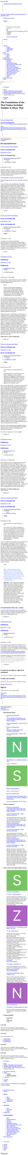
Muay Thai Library (8, 77)
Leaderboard (10, 49)
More (8, 51)
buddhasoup (4, 259)
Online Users (10, 48)
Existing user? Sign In (9, 18)
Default (8, 1074)
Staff (5, 52)
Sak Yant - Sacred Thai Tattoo (14, 68)
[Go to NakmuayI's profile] (17, 1003)
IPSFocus (13, 1071)
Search (8, 55)
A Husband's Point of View (13, 71)
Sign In (8, 34)
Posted (6, 152)
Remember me (10, 31)
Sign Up (6, 39)
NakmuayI (10, 1007)
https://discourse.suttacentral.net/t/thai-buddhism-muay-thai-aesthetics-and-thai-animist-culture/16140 (13, 652)
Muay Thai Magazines (12, 970)
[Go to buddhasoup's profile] (4, 256)
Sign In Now (4, 693)
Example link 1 (7, 1038)
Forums (8, 47)
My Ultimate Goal (11, 73)
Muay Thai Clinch (11, 65)
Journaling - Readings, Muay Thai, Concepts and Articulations (15, 730)
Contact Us (6, 1077)
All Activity (6, 53)
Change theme (4, 1153)
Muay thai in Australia (12, 961)
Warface (8, 75)
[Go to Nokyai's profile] (17, 757)
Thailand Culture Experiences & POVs (18, 123)
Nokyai (8, 763)
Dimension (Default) (11, 1075)
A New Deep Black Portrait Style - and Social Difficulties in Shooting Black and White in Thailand (16, 719)
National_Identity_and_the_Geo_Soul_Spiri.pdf (12, 177)
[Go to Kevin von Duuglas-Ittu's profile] (7, 120)
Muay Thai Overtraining (12, 67)
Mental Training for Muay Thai (14, 64)
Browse (5, 45)
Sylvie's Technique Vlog (12, 69)
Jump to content (4, 1)
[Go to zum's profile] (17, 925)
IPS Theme (6, 1071)
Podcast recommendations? (13, 788)
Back (8, 1097)
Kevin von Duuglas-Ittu (8, 122)
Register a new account (6, 684)
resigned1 (10, 964)
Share (2, 126)
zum (9, 931)
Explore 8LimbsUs (8, 59)
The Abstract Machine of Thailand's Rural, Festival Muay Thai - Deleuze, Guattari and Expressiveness (17, 797)
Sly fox (8, 791)
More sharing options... (6, 139)
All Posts (9, 60)
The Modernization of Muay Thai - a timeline (12, 607)
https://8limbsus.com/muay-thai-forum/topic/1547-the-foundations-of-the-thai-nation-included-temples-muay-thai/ (13, 129)
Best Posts (9, 61)
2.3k (8, 160)
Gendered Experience (12, 63)
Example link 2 (7, 1040)
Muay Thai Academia (12, 72)
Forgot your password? (12, 36)
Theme (5, 1072)
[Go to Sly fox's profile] (17, 785)
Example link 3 (7, 1041)
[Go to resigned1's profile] (9, 960)
